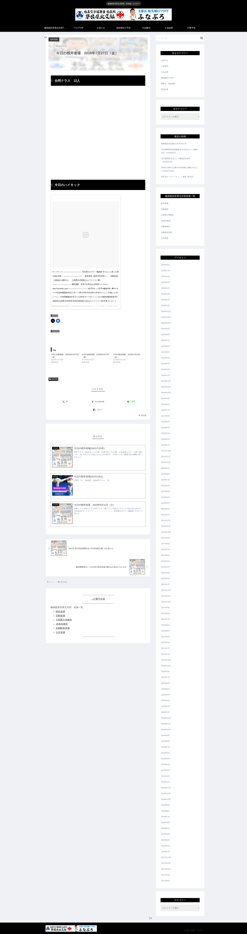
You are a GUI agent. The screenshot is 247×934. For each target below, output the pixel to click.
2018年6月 (165, 823)
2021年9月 (165, 608)
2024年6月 (165, 416)
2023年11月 (166, 456)
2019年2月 (165, 776)
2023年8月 (165, 474)
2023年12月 (166, 451)
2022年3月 (165, 573)
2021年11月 (166, 596)
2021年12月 (166, 590)
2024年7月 (165, 410)
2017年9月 (165, 875)
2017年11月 (166, 863)
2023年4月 (165, 497)
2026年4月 (165, 288)
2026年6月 (165, 276)
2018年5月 (165, 828)
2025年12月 (166, 311)
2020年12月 (166, 660)
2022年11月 (166, 526)
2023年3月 (165, 503)
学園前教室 (165, 226)
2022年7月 (165, 549)
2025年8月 (165, 334)
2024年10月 (166, 393)
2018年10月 (166, 799)
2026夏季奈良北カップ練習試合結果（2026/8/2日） (175, 160)
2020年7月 (165, 677)
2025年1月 (165, 375)
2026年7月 (165, 271)
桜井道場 (54, 379)
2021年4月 (165, 637)
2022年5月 (165, 561)
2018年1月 (165, 852)
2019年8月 (165, 741)
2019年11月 (166, 724)
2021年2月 (165, 648)
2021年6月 (165, 625)
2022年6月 (165, 555)
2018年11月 (166, 793)
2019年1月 (165, 782)
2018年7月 (165, 817)
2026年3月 (165, 294)
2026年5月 (165, 282)
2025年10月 (166, 323)
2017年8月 (165, 881)
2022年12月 (166, 520)
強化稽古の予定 (167, 78)
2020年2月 (165, 706)
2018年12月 (166, 788)
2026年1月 (165, 305)
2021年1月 (165, 654)
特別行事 (164, 89)
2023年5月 (165, 491)
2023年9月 (165, 468)
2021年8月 (165, 613)
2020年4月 (165, 695)
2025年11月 (166, 317)
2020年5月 (165, 689)
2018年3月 (165, 840)
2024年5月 (165, 422)
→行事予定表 (98, 599)
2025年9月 (165, 329)
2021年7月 (165, 619)
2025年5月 (165, 352)
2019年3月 (165, 770)
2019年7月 (165, 747)
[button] (98, 410)
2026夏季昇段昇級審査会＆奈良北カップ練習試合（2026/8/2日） (179, 151)
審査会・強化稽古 (168, 84)
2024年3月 (165, 433)
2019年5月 (165, 759)
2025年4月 (165, 358)
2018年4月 (165, 834)
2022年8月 (165, 544)
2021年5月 (165, 631)
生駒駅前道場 (63, 628)
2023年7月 (165, 480)
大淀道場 (60, 632)
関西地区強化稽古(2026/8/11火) (174, 144)
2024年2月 (165, 439)
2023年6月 (165, 486)
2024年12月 (166, 381)
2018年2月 (165, 846)
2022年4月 (165, 567)
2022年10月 (166, 532)
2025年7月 (165, 340)
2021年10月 (166, 602)
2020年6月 (165, 683)
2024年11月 (166, 387)
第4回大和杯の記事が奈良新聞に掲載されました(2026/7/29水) (179, 169)
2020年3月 (165, 701)
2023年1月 (165, 515)
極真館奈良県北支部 (60, 306)
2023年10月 (166, 462)
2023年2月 (165, 509)
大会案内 (164, 66)
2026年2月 (165, 300)
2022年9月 (165, 538)
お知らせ (164, 60)
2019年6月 (165, 753)
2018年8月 (165, 811)
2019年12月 (166, 718)
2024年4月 (165, 427)
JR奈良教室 (62, 624)
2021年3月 (165, 642)
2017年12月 (166, 857)
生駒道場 (60, 615)
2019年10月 (166, 730)
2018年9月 (165, 805)
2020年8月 (165, 671)
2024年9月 (165, 398)
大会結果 (164, 72)
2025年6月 (165, 346)
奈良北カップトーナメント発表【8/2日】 (177, 177)
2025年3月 (165, 364)
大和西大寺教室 (64, 620)
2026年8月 (165, 265)
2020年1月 (165, 712)
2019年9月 (165, 735)
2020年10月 (166, 666)
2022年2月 (165, 578)
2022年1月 (165, 584)
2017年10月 (166, 869)
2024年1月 (165, 445)
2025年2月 (165, 369)
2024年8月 (165, 404)
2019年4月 (165, 764)
